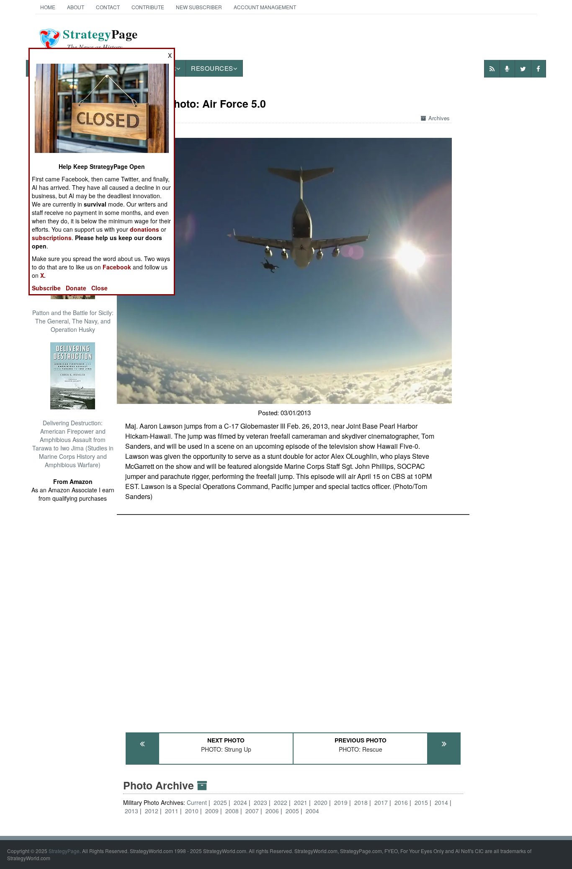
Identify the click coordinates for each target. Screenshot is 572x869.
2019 (341, 802)
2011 (171, 811)
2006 (272, 811)
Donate (76, 288)
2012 (151, 811)
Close (99, 288)
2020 (320, 802)
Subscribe (46, 288)
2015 (421, 802)
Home (47, 6)
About (75, 6)
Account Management (265, 6)
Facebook (117, 267)
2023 (260, 802)
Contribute (147, 6)
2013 (131, 811)
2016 (401, 802)
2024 (240, 802)
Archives (439, 118)
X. (43, 275)
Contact (108, 6)
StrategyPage (64, 850)
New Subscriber (199, 6)
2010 (191, 811)
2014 (441, 802)
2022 (280, 802)
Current (198, 802)
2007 (252, 811)
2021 (300, 802)
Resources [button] (212, 68)
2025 (220, 802)
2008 (232, 811)
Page (100, 39)
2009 (212, 811)
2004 (312, 811)
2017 (381, 802)
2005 (292, 811)
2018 (361, 802)
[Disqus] (293, 619)
